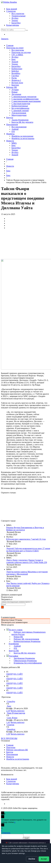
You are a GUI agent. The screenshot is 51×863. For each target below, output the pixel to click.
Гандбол (15, 76)
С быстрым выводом (21, 103)
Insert (26, 838)
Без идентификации (20, 108)
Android (15, 129)
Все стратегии (18, 13)
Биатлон (15, 85)
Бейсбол (15, 71)
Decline (32, 859)
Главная (9, 45)
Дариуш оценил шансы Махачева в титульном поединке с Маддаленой (27, 573)
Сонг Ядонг (12, 718)
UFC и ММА (17, 55)
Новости (10, 141)
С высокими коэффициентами (25, 99)
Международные (19, 115)
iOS (13, 131)
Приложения (12, 124)
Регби (14, 78)
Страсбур (11, 701)
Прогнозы (10, 747)
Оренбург (11, 729)
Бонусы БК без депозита (22, 122)
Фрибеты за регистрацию (23, 138)
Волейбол (16, 73)
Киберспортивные (20, 106)
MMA (14, 143)
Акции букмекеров (20, 120)
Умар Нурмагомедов (16, 713)
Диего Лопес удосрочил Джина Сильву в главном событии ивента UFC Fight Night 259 (26, 561)
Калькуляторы (12, 25)
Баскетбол (16, 23)
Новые (15, 92)
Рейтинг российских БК (17, 750)
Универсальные (19, 16)
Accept (44, 859)
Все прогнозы (18, 50)
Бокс (14, 59)
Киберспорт (17, 69)
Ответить (6, 833)
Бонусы (9, 117)
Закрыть (4, 39)
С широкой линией (20, 110)
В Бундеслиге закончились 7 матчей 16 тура (26, 539)
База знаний (11, 9)
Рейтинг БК (11, 87)
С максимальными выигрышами (26, 101)
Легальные (16, 94)
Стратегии (11, 11)
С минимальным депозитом (24, 96)
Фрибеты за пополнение (22, 136)
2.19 (8, 711)
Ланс (9, 706)
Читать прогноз (17, 711)
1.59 (8, 734)
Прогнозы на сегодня (21, 52)
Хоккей (15, 62)
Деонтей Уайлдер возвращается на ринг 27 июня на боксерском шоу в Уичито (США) (28, 549)
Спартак (10, 725)
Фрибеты (10, 134)
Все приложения (19, 127)
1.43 (8, 722)
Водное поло (17, 83)
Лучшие (15, 90)
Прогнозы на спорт (15, 48)
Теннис (15, 20)
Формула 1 (16, 80)
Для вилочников (19, 113)
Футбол (15, 18)
